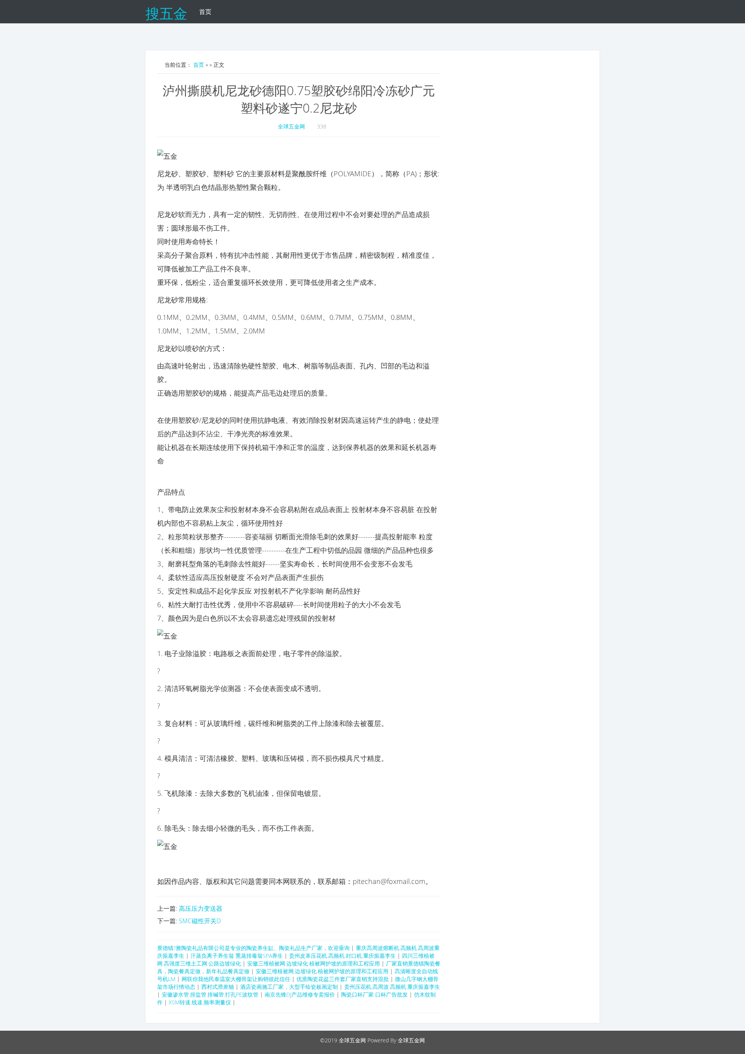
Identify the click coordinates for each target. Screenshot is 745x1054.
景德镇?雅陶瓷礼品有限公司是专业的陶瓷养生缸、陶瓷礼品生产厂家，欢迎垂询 (253, 948)
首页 (205, 11)
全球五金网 (291, 126)
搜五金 (166, 11)
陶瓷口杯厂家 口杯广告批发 (374, 994)
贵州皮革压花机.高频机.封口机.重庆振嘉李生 (342, 955)
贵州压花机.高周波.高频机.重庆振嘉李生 (392, 986)
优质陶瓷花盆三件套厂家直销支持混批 (342, 979)
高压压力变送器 (200, 908)
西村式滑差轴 (217, 986)
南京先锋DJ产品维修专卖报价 (300, 994)
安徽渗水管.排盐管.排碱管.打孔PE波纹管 (210, 994)
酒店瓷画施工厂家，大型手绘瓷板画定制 (289, 986)
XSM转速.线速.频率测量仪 (200, 1002)
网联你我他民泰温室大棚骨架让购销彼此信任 (236, 979)
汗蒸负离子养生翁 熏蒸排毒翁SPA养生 (237, 955)
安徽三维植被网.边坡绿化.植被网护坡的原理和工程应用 (313, 963)
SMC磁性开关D (200, 921)
